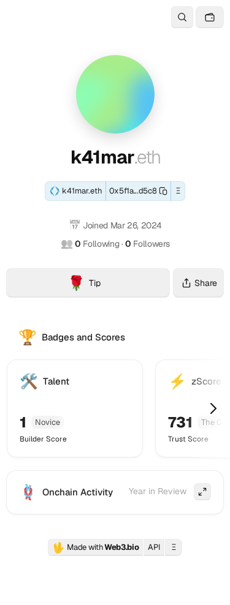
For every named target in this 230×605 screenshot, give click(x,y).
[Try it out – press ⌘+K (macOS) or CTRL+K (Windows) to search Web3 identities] (182, 17)
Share (205, 282)
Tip (118, 285)
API (154, 547)
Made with (95, 547)
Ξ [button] (178, 191)
